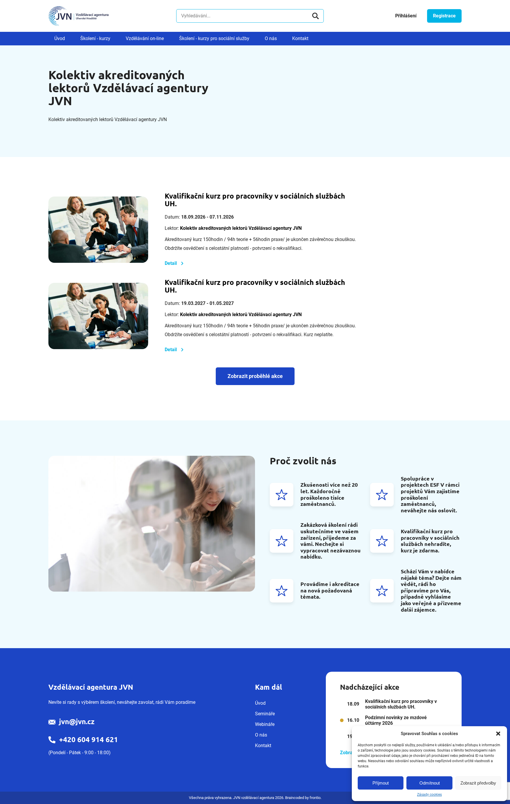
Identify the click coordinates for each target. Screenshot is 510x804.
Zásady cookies (429, 795)
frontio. (315, 797)
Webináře (264, 724)
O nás (271, 38)
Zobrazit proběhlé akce (255, 376)
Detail (171, 263)
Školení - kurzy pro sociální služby (214, 38)
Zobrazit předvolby (478, 782)
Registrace (444, 16)
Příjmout (380, 782)
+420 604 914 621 (88, 740)
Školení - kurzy (95, 38)
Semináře (265, 713)
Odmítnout (429, 782)
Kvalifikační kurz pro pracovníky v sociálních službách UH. (255, 200)
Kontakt (300, 38)
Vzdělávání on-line (145, 38)
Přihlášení (405, 16)
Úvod (59, 38)
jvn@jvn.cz (76, 722)
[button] (498, 734)
